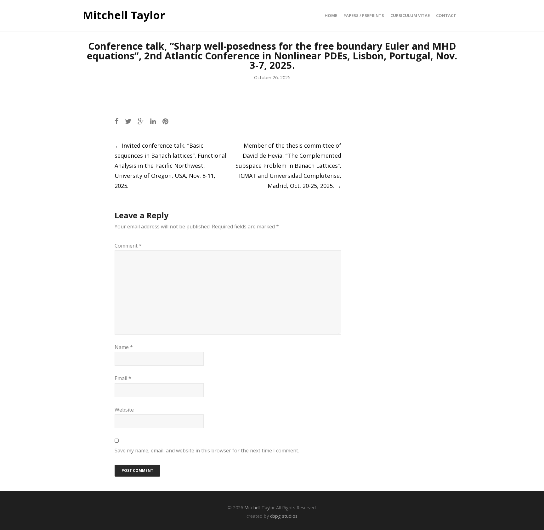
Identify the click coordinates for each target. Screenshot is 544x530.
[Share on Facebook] (117, 121)
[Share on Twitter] (128, 121)
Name (124, 347)
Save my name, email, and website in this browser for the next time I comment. (207, 450)
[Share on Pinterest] (165, 121)
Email (123, 378)
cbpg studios (284, 516)
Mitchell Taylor (124, 15)
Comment (128, 245)
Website (124, 409)
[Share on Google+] (141, 121)
